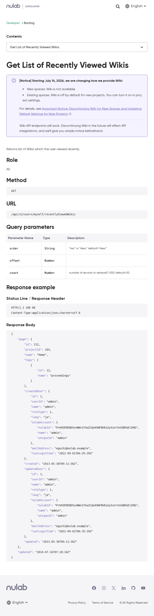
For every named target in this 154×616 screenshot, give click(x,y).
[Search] (117, 6)
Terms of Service (102, 603)
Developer (13, 23)
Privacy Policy (77, 603)
